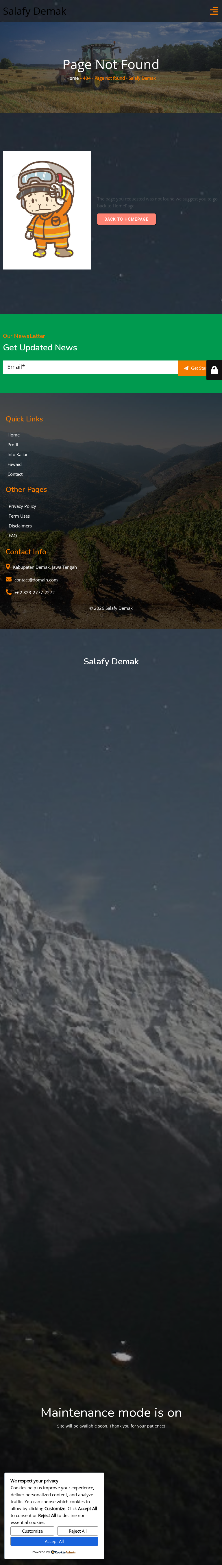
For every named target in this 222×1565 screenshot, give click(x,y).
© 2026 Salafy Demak (111, 608)
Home (72, 78)
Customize (32, 1531)
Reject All (78, 1531)
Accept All (54, 1541)
